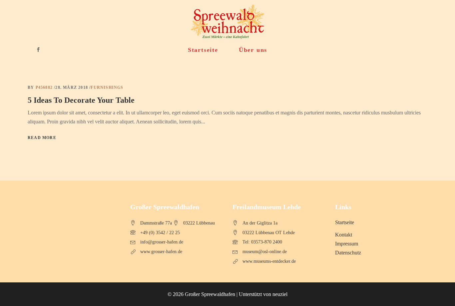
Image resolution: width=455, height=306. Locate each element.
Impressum (346, 243)
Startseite (344, 222)
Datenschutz (348, 252)
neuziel (279, 294)
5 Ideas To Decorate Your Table (81, 100)
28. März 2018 (72, 87)
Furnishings (107, 87)
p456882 (45, 87)
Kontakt (343, 234)
